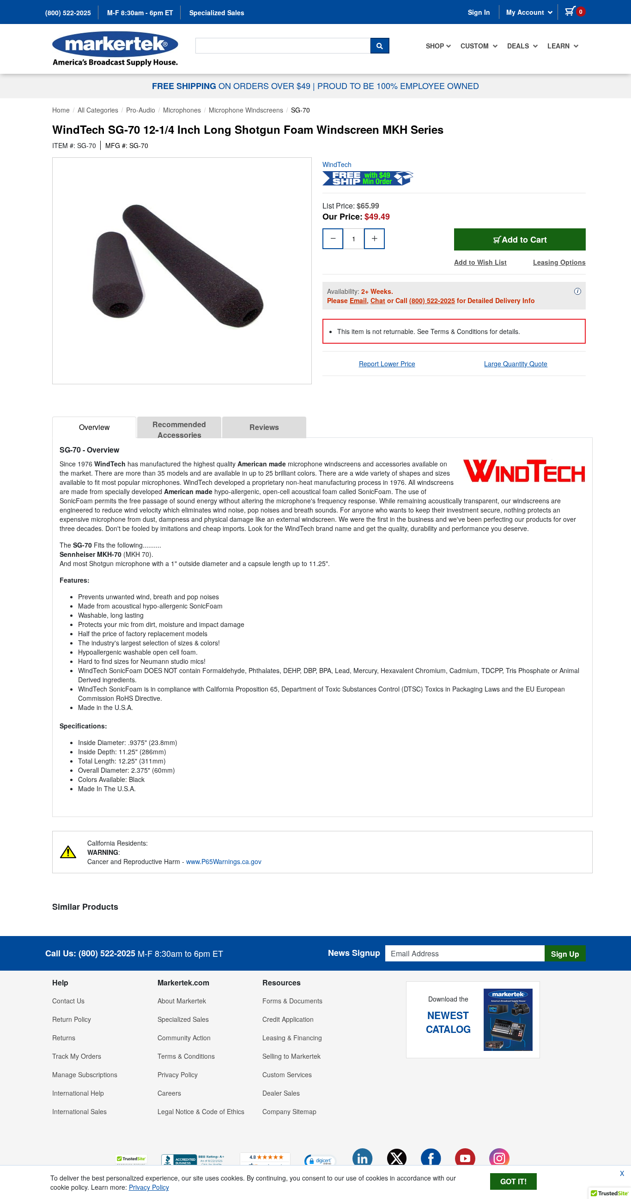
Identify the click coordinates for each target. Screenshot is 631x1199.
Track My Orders (76, 1056)
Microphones (182, 109)
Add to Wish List (480, 262)
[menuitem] (438, 45)
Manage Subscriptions (84, 1074)
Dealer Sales (281, 1093)
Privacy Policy (178, 1074)
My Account (526, 12)
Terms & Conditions (186, 1056)
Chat (377, 300)
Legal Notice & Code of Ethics (201, 1111)
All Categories (98, 109)
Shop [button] (435, 45)
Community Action (184, 1037)
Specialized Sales (216, 12)
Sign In (479, 12)
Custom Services (287, 1074)
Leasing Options (559, 262)
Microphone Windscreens (246, 109)
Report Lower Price (387, 363)
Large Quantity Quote (515, 363)
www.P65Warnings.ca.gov (223, 861)
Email (358, 300)
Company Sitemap (289, 1111)
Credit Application (288, 1019)
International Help (78, 1093)
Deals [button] (519, 45)
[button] (131, 1161)
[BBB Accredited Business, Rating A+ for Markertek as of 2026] (193, 1159)
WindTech (337, 164)
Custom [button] (476, 45)
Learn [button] (559, 45)
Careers (169, 1093)
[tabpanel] (322, 623)
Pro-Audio (140, 109)
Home (61, 109)
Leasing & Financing (292, 1037)
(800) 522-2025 (68, 12)
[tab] (94, 427)
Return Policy (71, 1019)
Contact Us (68, 1000)
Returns (63, 1037)
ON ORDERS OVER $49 (232, 85)
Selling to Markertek (291, 1056)
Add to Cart (524, 239)
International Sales (79, 1111)
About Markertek (182, 1000)
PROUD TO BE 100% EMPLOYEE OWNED (398, 85)
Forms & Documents (292, 1000)
